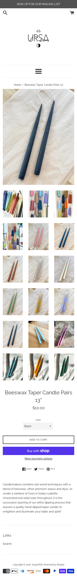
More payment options (38, 458)
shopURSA (37, 564)
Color (38, 420)
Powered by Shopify (54, 564)
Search (7, 543)
